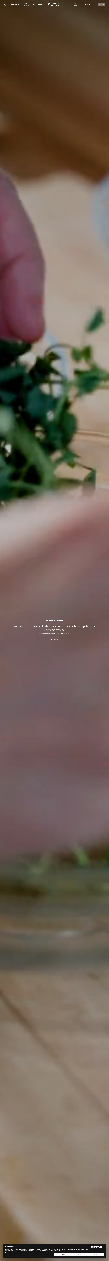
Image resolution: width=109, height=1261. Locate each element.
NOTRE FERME (37, 4)
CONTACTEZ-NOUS (75, 4)
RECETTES (88, 4)
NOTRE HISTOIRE (26, 4)
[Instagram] (5, 4)
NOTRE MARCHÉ (14, 4)
